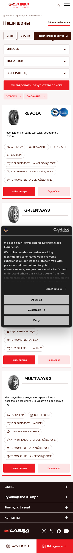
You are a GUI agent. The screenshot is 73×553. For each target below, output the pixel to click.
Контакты (12, 518)
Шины (9, 487)
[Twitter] (51, 531)
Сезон (10, 35)
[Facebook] (59, 531)
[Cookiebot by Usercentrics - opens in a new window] (53, 230)
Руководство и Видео (21, 497)
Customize (34, 309)
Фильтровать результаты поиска (37, 85)
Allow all (36, 299)
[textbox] (36, 73)
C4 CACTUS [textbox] (15, 61)
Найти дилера (19, 191)
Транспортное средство (52, 35)
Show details (54, 289)
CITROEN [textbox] (13, 49)
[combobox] (36, 49)
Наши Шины (35, 15)
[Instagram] (44, 531)
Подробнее (53, 191)
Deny (36, 320)
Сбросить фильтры (59, 22)
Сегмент (25, 35)
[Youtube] (66, 531)
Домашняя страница (14, 15)
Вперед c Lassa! (17, 507)
